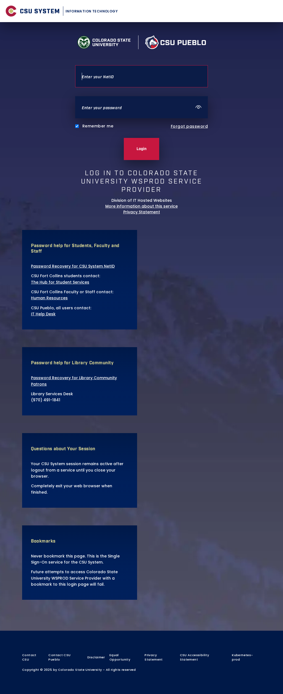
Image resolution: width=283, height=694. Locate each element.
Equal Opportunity (119, 657)
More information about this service (141, 206)
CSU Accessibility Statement (194, 657)
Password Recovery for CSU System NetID (73, 266)
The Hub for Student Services (60, 282)
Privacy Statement (141, 212)
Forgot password (189, 126)
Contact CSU (29, 657)
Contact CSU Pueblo (59, 657)
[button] (198, 107)
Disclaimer (96, 657)
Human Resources (49, 298)
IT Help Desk (43, 314)
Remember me (97, 126)
